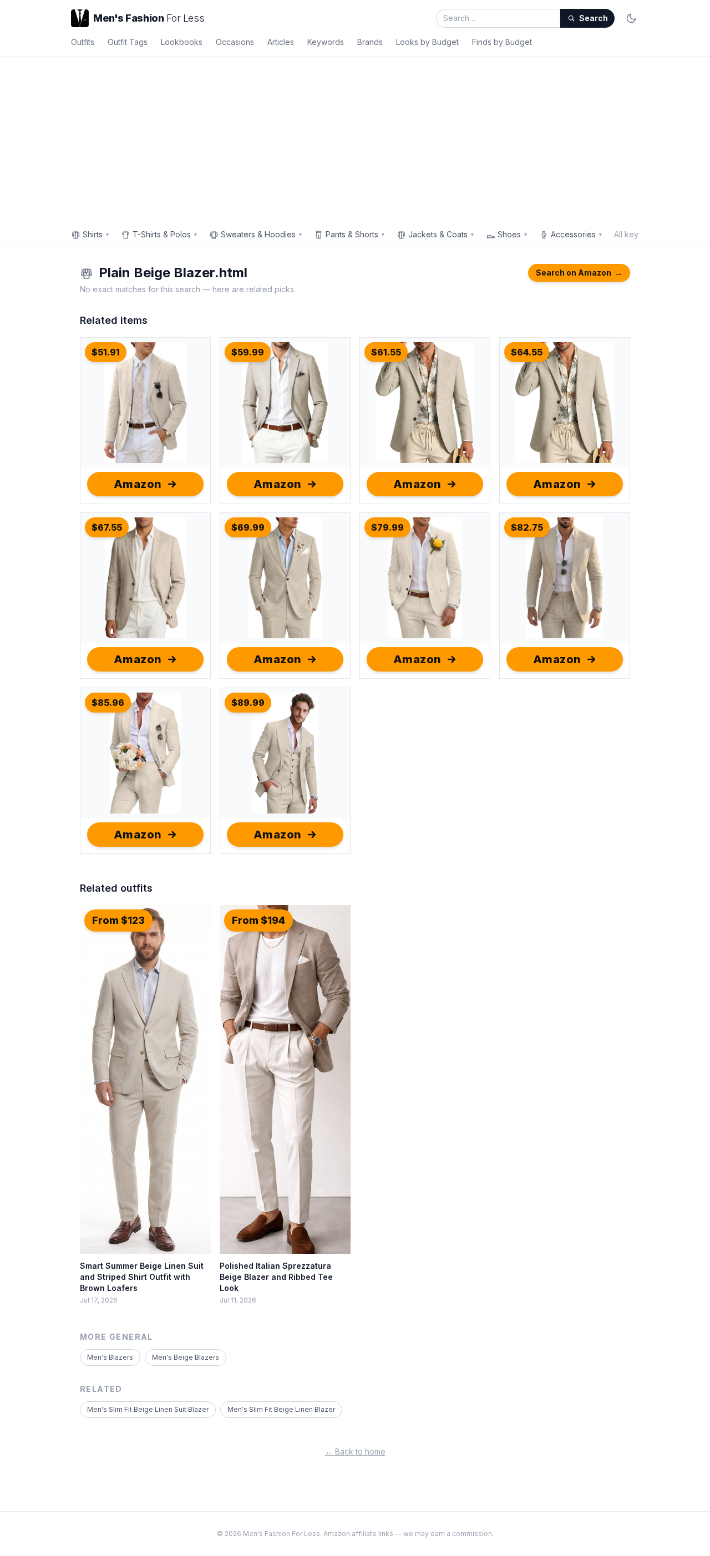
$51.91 (106, 352)
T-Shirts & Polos (165, 234)
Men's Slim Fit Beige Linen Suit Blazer (148, 1409)
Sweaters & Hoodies (262, 234)
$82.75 (527, 527)
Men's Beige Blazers (185, 1357)
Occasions (235, 42)
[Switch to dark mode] (631, 18)
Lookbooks (181, 42)
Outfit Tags (128, 42)
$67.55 (107, 527)
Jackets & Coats (441, 234)
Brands (370, 42)
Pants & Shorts (356, 234)
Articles (280, 42)
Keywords (325, 42)
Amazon (138, 484)
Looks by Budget (427, 42)
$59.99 (247, 352)
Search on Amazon (579, 272)
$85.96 (108, 702)
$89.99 (248, 702)
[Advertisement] (355, 140)
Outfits (82, 42)
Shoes (513, 234)
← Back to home (355, 1451)
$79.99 (387, 527)
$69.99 (248, 527)
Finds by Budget (502, 42)
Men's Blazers (110, 1357)
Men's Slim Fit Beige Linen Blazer (281, 1409)
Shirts (96, 234)
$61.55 (386, 352)
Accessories (577, 234)
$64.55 (526, 352)
